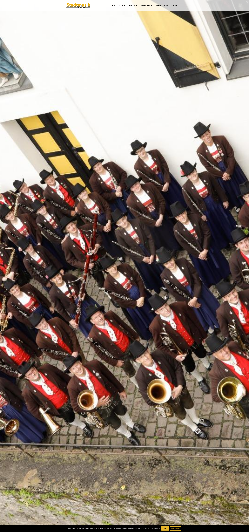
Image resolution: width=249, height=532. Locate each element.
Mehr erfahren (175, 528)
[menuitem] (114, 5)
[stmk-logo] (78, 5)
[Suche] (181, 5)
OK (165, 528)
